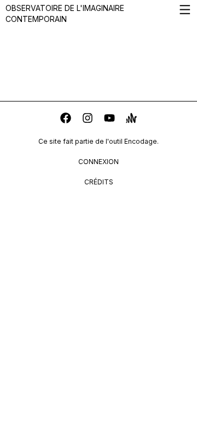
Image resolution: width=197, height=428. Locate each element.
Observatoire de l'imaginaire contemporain (64, 13)
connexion (98, 161)
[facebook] (65, 119)
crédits (98, 182)
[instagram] (87, 119)
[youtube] (109, 119)
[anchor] (131, 119)
